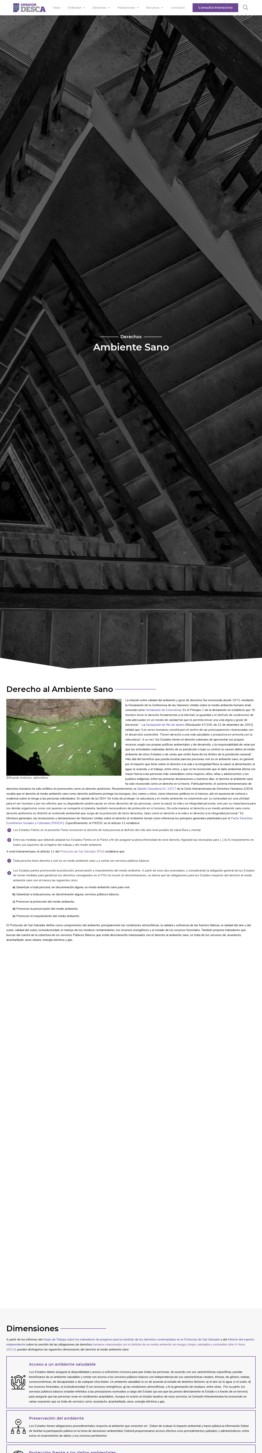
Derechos (99, 8)
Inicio (56, 8)
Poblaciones (126, 8)
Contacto (178, 8)
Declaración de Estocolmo (163, 710)
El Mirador (74, 8)
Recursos (152, 8)
